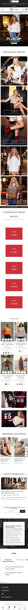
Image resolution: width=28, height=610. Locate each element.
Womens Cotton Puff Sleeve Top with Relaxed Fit (7, 344)
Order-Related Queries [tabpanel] (19, 559)
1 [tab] (13, 562)
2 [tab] (15, 562)
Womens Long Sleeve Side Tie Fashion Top (20, 343)
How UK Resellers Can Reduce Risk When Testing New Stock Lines (12, 492)
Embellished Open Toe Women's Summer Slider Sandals (21, 460)
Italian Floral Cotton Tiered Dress (21, 376)
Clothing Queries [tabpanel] (8, 559)
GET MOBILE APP (15, 1)
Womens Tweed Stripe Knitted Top (7, 376)
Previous (1, 560)
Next (27, 560)
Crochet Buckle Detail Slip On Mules (7, 459)
